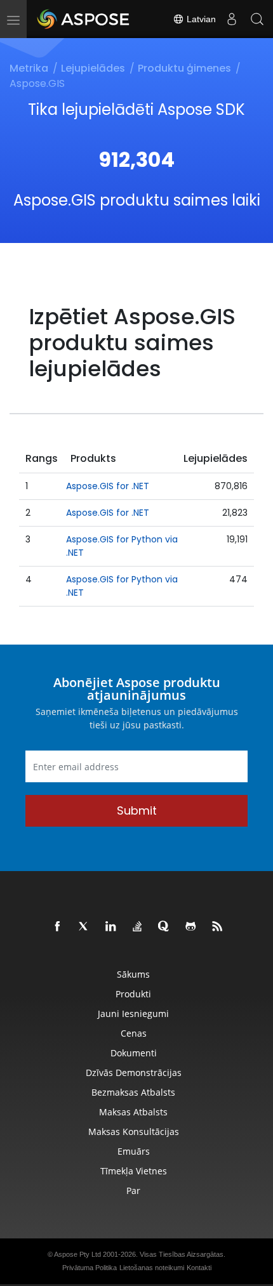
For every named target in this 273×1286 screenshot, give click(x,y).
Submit (137, 810)
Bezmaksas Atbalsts (133, 1092)
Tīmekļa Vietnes (133, 1171)
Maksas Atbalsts (133, 1112)
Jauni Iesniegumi (133, 1013)
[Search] (257, 19)
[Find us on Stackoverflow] (138, 927)
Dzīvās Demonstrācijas (134, 1072)
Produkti (133, 994)
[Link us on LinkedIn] (111, 927)
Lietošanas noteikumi (151, 1267)
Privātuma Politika (89, 1267)
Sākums (133, 974)
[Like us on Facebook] (58, 927)
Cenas (134, 1033)
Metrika (29, 68)
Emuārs (133, 1151)
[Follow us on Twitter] (84, 927)
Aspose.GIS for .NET (107, 486)
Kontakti (199, 1267)
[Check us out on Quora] (164, 927)
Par (133, 1190)
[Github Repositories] (191, 927)
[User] (231, 19)
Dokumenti (133, 1053)
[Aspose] (83, 19)
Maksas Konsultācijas (133, 1131)
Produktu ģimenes (184, 68)
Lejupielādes (93, 68)
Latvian (200, 19)
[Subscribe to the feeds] (218, 927)
